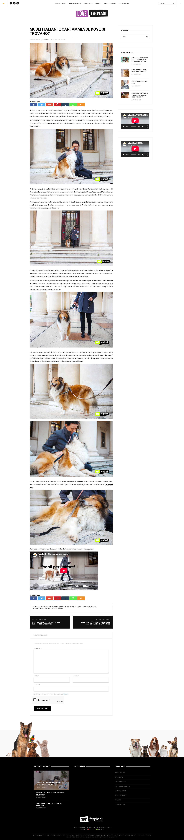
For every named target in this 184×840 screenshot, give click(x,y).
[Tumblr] (65, 104)
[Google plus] (49, 104)
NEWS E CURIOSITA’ (75, 3)
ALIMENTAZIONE (120, 772)
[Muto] (143, 126)
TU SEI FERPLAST (124, 3)
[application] (135, 121)
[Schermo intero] (147, 126)
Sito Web (37, 685)
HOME (75, 827)
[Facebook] (33, 104)
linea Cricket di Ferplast (102, 355)
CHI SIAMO (82, 827)
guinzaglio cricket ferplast (42, 606)
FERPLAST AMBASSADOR (122, 786)
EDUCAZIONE (88, 3)
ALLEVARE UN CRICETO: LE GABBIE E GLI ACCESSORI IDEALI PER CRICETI (140, 95)
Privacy (65, 694)
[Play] (124, 126)
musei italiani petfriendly (60, 606)
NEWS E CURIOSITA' (120, 795)
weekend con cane (57, 608)
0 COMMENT (46, 39)
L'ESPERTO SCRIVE (120, 791)
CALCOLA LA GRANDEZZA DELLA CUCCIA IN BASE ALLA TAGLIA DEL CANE (140, 59)
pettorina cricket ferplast (41, 608)
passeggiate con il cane (89, 606)
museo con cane (75, 606)
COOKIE (109, 827)
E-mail (76, 675)
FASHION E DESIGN (60, 3)
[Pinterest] (57, 104)
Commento (38, 648)
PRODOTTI (98, 3)
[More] (81, 104)
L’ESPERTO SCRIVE (110, 3)
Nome (37, 675)
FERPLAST (83, 829)
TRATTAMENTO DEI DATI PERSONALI (96, 827)
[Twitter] (41, 104)
